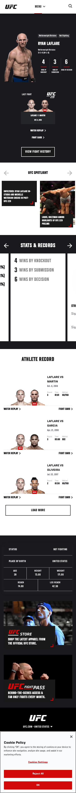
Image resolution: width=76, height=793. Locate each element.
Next (69, 173)
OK (38, 785)
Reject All (38, 774)
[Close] (71, 736)
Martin (52, 381)
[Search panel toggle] (70, 6)
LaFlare (53, 377)
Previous (6, 173)
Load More (38, 510)
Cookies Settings (38, 762)
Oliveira (53, 470)
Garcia (52, 425)
